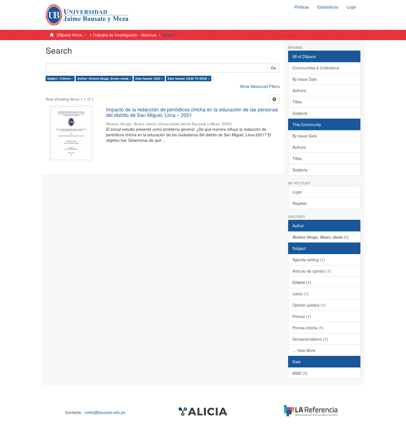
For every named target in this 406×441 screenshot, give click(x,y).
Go (273, 68)
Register (299, 203)
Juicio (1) (300, 293)
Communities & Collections (315, 68)
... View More (303, 350)
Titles (297, 102)
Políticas (301, 7)
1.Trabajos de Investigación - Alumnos (122, 35)
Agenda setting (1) (308, 259)
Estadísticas (327, 7)
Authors (299, 90)
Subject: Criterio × (60, 78)
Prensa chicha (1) (307, 327)
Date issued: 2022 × (149, 78)
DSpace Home (69, 35)
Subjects (299, 113)
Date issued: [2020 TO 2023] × (189, 78)
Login (297, 192)
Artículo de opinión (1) (311, 271)
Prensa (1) (301, 316)
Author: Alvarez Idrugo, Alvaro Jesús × (104, 78)
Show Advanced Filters (260, 86)
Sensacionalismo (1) (310, 339)
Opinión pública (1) (309, 305)
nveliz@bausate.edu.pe (104, 412)
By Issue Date (304, 79)
